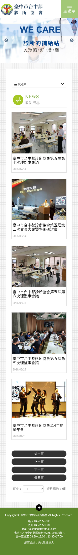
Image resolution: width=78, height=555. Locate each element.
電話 (30, 521)
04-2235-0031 (42, 525)
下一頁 (39, 470)
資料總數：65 (56, 488)
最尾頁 (39, 478)
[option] (39, 40)
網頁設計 (29, 542)
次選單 (22, 84)
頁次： (17, 488)
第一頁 (39, 454)
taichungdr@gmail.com (42, 528)
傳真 (30, 525)
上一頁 (39, 461)
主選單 (69, 11)
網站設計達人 (46, 542)
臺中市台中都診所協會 (22, 9)
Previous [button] (6, 40)
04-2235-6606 (42, 521)
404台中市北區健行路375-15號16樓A (42, 532)
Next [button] (72, 40)
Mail (24, 528)
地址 (16, 532)
